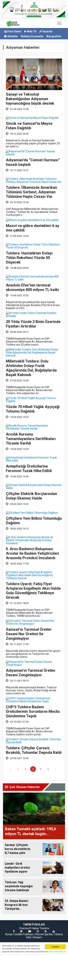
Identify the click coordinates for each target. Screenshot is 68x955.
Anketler (12, 36)
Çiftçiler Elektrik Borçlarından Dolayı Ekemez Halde (31, 495)
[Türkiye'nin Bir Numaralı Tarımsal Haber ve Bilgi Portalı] (13, 23)
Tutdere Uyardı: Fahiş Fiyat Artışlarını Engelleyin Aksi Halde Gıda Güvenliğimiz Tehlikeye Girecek (33, 591)
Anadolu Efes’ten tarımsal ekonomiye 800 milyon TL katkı (32, 287)
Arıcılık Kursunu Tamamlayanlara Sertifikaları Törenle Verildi (31, 439)
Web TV (31, 31)
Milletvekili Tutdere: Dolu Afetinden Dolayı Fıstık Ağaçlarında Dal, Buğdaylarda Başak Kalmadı (31, 368)
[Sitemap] (53, 931)
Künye (9, 934)
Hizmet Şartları (44, 934)
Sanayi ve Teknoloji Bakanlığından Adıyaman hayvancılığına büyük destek (30, 99)
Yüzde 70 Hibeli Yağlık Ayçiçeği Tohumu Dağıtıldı (33, 409)
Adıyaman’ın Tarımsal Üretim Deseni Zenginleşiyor (30, 672)
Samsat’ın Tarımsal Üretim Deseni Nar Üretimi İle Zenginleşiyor (28, 634)
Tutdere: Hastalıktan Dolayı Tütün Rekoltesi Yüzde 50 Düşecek (29, 257)
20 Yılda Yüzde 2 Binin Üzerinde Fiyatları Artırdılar (33, 323)
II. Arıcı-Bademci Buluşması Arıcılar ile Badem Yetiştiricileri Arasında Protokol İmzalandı (32, 553)
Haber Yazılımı (40, 928)
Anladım (55, 946)
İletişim (37, 937)
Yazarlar (47, 31)
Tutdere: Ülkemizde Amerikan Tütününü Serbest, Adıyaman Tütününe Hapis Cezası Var (31, 192)
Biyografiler (53, 36)
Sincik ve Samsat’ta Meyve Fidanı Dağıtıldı (29, 125)
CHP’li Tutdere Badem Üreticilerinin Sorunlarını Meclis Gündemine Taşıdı (33, 711)
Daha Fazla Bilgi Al (57, 951)
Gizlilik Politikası (24, 934)
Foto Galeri (14, 31)
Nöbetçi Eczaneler (32, 36)
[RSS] (46, 931)
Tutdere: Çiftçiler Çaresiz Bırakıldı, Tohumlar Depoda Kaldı (34, 750)
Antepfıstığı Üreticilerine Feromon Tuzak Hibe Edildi (29, 468)
